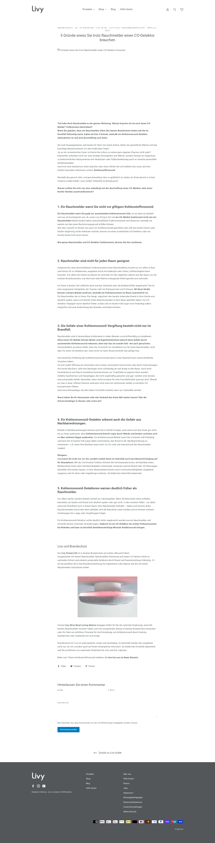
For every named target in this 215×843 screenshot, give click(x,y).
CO (76, 28)
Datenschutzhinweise (132, 802)
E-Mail (111, 690)
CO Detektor (87, 28)
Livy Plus (114, 28)
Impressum (128, 793)
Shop (102, 9)
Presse (126, 783)
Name (60, 690)
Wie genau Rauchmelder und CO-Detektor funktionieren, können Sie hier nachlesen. (100, 242)
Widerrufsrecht (129, 812)
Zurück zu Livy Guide (109, 752)
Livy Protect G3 (103, 217)
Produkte (87, 9)
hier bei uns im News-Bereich (123, 657)
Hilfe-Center (126, 9)
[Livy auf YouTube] (43, 786)
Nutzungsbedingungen (133, 797)
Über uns (127, 774)
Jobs (125, 788)
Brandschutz (65, 28)
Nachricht (63, 703)
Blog (113, 9)
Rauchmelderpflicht (133, 28)
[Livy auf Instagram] (38, 786)
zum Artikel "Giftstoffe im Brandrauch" (99, 181)
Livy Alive (101, 28)
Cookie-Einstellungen (132, 807)
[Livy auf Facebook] (33, 786)
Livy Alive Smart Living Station (80, 625)
